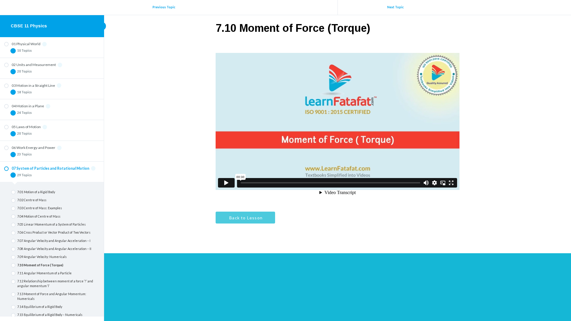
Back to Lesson (245, 217)
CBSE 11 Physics (29, 25)
